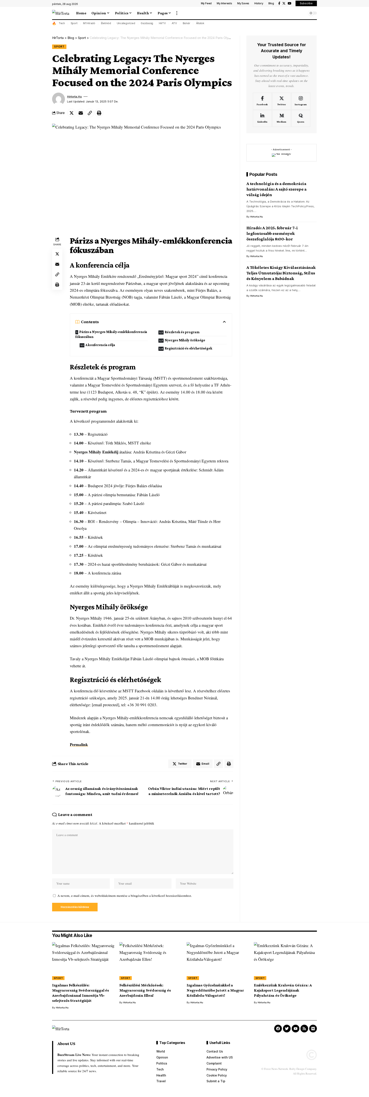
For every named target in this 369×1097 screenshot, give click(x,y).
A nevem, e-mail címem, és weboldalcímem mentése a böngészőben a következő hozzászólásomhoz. (124, 895)
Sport (74, 23)
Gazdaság (147, 23)
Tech (62, 23)
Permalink (79, 744)
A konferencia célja (100, 345)
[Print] (99, 113)
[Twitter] (284, 3)
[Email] (80, 113)
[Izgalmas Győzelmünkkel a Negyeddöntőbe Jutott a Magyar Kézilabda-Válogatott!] (218, 961)
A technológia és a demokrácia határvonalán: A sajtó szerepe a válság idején (276, 189)
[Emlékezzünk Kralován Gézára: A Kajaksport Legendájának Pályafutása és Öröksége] (285, 961)
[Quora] (300, 118)
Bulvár (186, 23)
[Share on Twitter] (71, 113)
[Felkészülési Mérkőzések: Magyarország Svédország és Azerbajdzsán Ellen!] (150, 961)
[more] (177, 13)
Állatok (200, 23)
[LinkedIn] (262, 118)
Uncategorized (126, 23)
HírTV (162, 23)
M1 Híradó (89, 23)
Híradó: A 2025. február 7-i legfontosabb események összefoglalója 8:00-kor (272, 233)
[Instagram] (300, 101)
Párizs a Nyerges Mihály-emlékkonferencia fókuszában (111, 334)
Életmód (106, 23)
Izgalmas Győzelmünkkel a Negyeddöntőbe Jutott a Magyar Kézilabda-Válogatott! (215, 990)
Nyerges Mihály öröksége (185, 340)
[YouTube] (289, 3)
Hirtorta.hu (74, 96)
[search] (303, 13)
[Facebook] (279, 3)
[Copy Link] (90, 113)
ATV (174, 23)
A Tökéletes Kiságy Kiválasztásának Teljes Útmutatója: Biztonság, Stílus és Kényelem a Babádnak (281, 273)
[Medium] (281, 118)
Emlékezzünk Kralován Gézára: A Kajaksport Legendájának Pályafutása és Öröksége (283, 990)
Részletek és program (182, 332)
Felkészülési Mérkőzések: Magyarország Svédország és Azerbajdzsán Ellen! (145, 990)
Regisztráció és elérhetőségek (188, 348)
